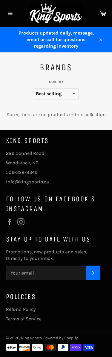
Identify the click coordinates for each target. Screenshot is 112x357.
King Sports (31, 338)
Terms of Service (24, 319)
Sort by (56, 82)
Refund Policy (21, 309)
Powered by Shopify (60, 338)
